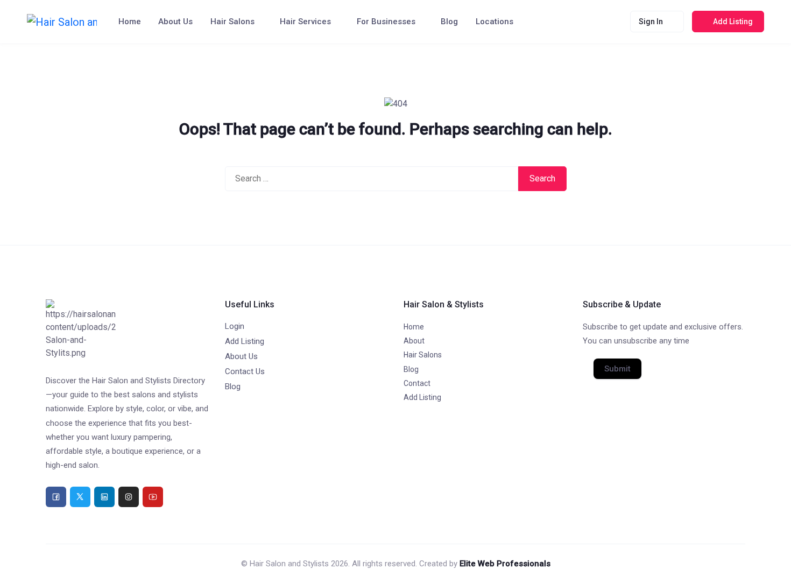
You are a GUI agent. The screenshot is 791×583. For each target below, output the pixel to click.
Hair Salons (232, 21)
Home (129, 21)
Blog (449, 21)
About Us (175, 21)
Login (234, 326)
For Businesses (386, 21)
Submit (617, 369)
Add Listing (244, 341)
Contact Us (245, 371)
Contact (417, 383)
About (414, 340)
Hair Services (305, 21)
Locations (494, 21)
